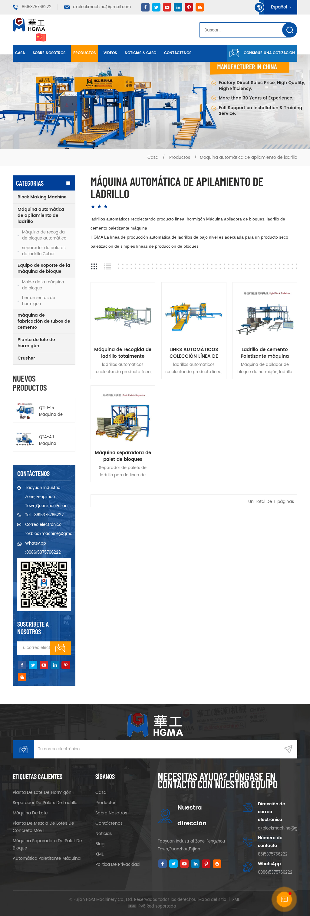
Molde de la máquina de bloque (43, 285)
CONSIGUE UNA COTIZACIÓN (269, 53)
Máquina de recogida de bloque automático (44, 235)
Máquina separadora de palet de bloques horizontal (123, 456)
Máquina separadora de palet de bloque (47, 844)
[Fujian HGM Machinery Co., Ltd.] (30, 30)
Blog (99, 843)
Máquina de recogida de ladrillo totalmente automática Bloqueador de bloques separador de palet (122, 353)
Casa (20, 53)
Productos (84, 53)
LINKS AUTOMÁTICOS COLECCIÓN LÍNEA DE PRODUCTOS (194, 353)
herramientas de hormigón (38, 301)
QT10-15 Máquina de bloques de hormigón (51, 411)
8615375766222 (36, 7)
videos (110, 53)
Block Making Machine (42, 197)
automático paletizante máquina (47, 858)
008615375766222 (43, 552)
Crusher (26, 358)
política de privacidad (117, 864)
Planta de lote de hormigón (36, 342)
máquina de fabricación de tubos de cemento (44, 321)
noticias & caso (140, 53)
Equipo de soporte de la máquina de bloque (44, 268)
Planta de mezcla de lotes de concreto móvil (43, 827)
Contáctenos (177, 53)
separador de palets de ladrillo (45, 802)
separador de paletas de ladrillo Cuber (44, 251)
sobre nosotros (49, 53)
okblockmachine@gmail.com (102, 7)
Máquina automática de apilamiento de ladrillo (41, 215)
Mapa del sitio (212, 900)
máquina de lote (30, 813)
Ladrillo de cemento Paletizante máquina (265, 353)
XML (99, 854)
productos (105, 802)
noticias (103, 833)
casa (100, 792)
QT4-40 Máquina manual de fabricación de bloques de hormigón (51, 440)
